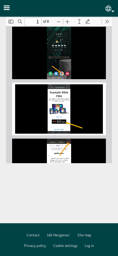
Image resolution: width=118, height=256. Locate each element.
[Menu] (10, 8)
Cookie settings (65, 246)
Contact (33, 235)
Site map (84, 235)
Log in (89, 246)
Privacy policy (35, 246)
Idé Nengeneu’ (58, 235)
